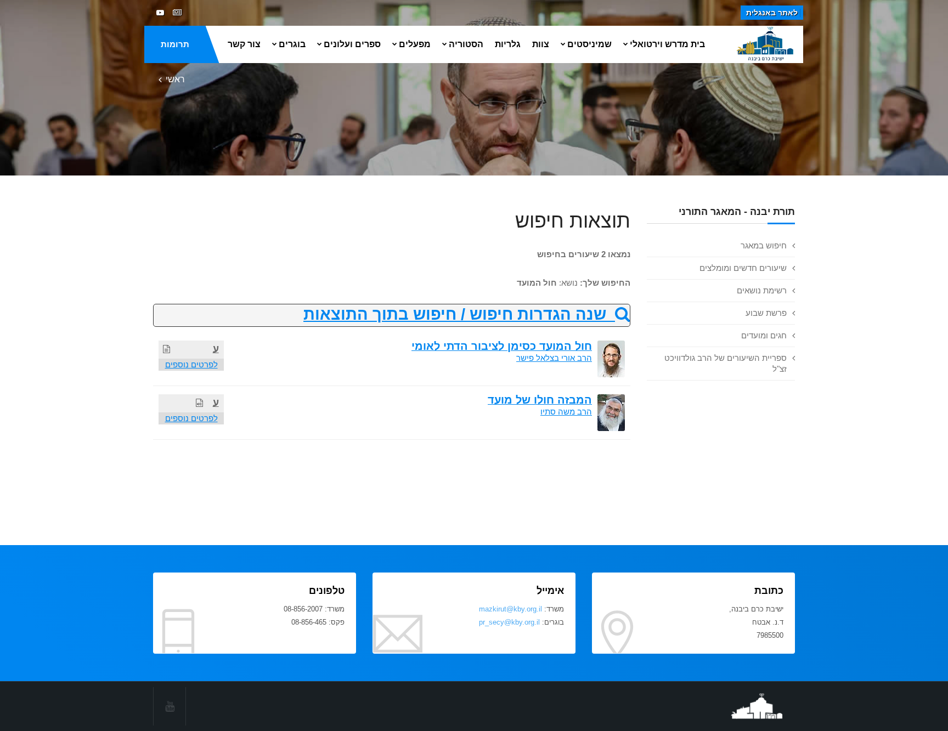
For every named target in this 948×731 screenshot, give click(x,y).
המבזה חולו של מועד (540, 400)
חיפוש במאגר (764, 245)
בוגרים (292, 44)
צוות (540, 44)
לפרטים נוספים (191, 364)
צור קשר (244, 44)
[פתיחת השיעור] (166, 349)
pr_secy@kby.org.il (509, 622)
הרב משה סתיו (566, 411)
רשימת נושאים (762, 290)
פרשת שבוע (766, 313)
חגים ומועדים (764, 335)
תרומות (175, 44)
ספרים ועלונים (352, 44)
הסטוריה (466, 44)
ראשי (175, 79)
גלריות (508, 44)
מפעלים (415, 44)
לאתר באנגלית (772, 12)
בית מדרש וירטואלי (667, 44)
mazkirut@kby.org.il (510, 609)
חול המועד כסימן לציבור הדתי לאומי (501, 346)
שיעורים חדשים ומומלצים (743, 268)
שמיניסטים (589, 44)
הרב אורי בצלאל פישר (554, 357)
